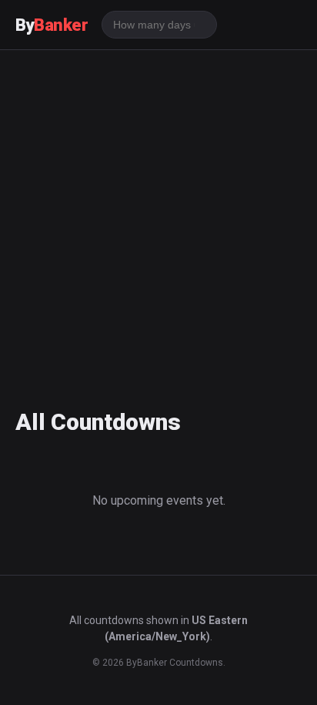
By (51, 25)
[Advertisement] (158, 218)
